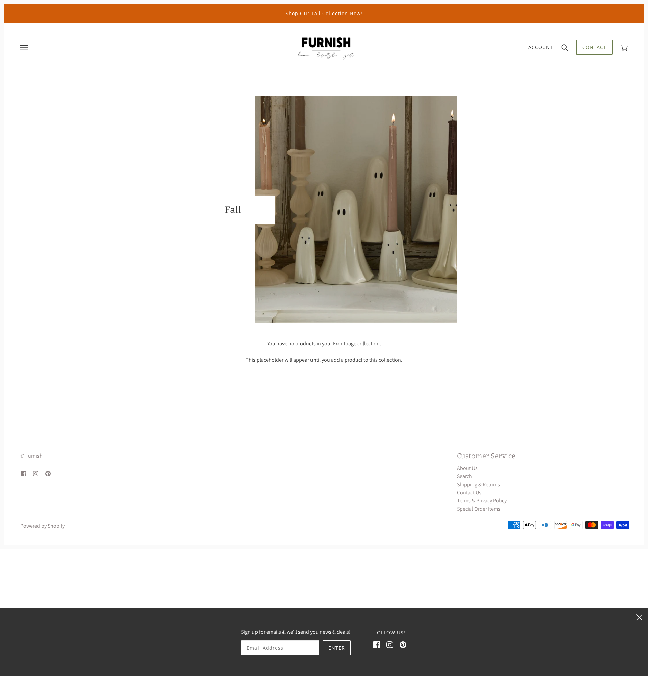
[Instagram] (390, 644)
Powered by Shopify (42, 525)
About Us (467, 468)
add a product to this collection (366, 359)
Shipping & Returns (478, 484)
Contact (594, 47)
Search (464, 476)
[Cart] (624, 47)
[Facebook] (377, 644)
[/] (326, 46)
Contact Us (469, 492)
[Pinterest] (403, 644)
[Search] (564, 47)
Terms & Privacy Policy (482, 500)
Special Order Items (479, 508)
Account (540, 47)
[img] (24, 473)
